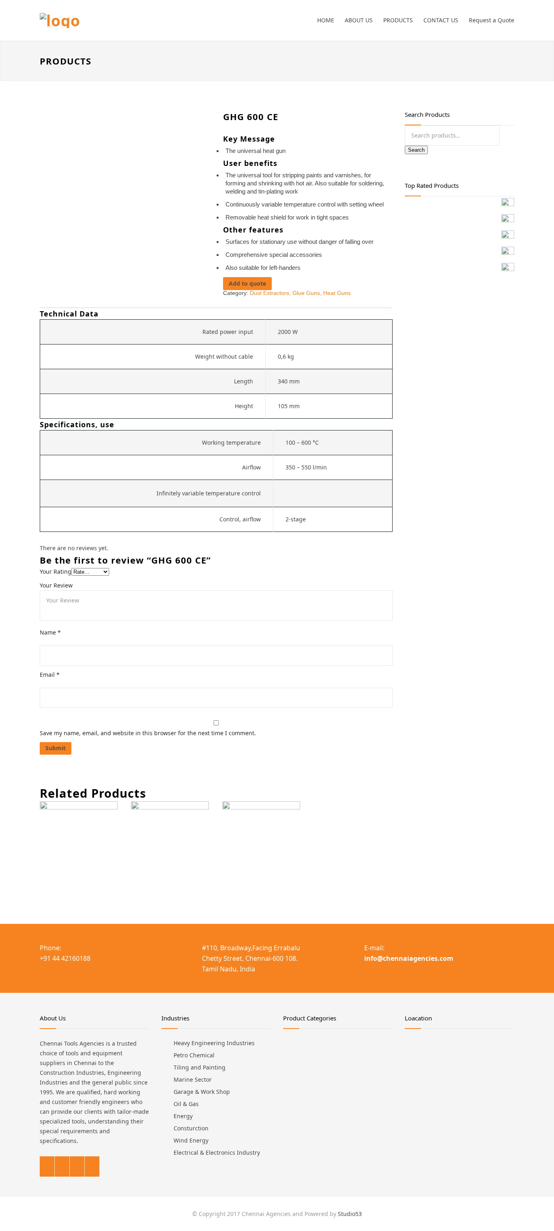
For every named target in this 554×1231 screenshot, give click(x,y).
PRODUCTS (398, 20)
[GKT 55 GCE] (170, 848)
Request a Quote (491, 20)
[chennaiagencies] (115, 20)
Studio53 (350, 1214)
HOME (325, 20)
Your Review (56, 585)
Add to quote (247, 283)
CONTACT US (440, 20)
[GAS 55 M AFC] (79, 848)
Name (50, 632)
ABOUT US (359, 20)
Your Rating (55, 571)
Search (416, 150)
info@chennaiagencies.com (408, 958)
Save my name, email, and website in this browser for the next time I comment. (148, 733)
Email (50, 674)
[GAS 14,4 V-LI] (261, 848)
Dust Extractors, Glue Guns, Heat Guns (300, 293)
